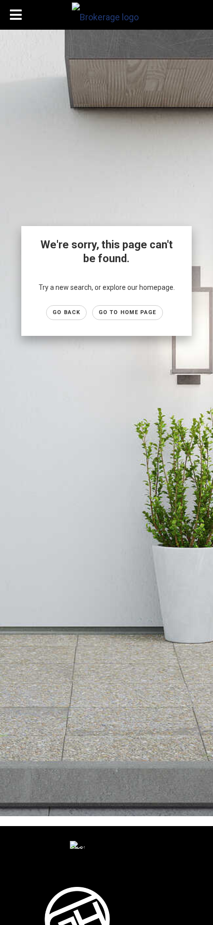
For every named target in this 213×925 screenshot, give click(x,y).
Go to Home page (128, 312)
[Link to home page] (106, 15)
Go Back (66, 312)
